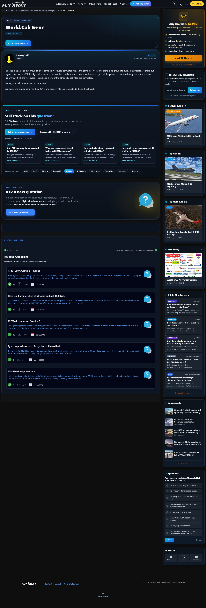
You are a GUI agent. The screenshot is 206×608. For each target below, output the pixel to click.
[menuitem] (140, 3)
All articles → (183, 463)
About (58, 584)
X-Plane (45, 171)
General (135, 171)
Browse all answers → (183, 393)
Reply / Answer (16, 43)
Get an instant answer (20, 132)
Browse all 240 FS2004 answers (56, 132)
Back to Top (103, 596)
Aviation (123, 171)
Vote (169, 540)
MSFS (26, 171)
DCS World (81, 171)
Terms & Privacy (71, 584)
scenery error (12, 250)
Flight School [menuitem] (110, 4)
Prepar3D (57, 171)
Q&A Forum (8, 10)
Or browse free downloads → (183, 64)
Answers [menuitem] (124, 4)
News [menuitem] (80, 4)
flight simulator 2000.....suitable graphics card (135, 250)
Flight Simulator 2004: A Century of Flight (37, 10)
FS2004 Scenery (67, 10)
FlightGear (95, 171)
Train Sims (109, 171)
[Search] (174, 3)
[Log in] (186, 3)
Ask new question (20, 212)
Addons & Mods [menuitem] (64, 4)
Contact (48, 584)
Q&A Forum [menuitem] (95, 4)
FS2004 (69, 171)
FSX (34, 171)
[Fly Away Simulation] (14, 4)
